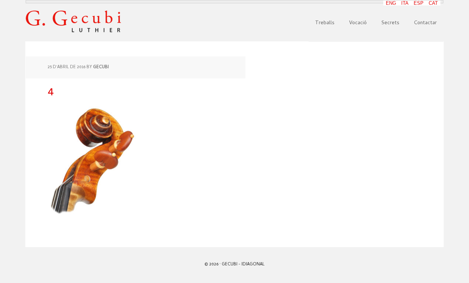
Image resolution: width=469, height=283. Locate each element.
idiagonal (253, 264)
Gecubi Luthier (73, 21)
